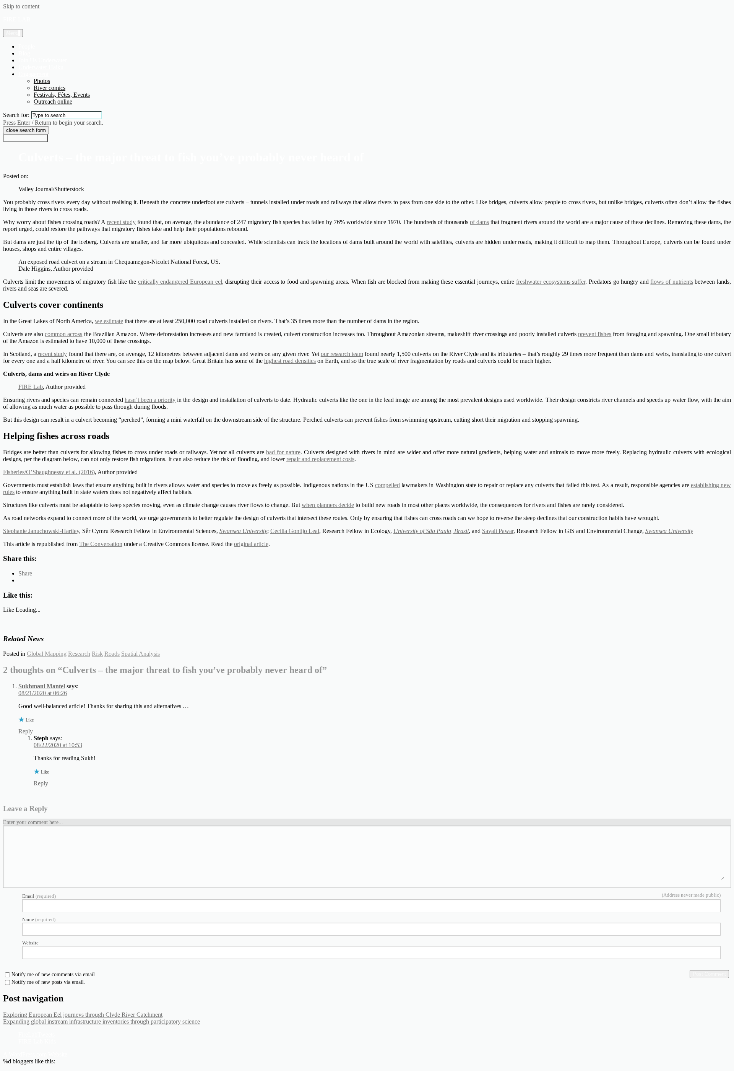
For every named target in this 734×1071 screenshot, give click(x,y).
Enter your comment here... (33, 822)
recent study (121, 222)
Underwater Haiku (40, 67)
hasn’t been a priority (150, 400)
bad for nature (283, 452)
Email (39, 896)
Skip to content (21, 6)
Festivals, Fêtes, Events (62, 94)
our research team (342, 354)
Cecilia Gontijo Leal (294, 531)
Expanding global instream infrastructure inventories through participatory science (101, 1021)
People (26, 46)
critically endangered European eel (180, 281)
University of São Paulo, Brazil (431, 531)
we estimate (109, 321)
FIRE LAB (17, 19)
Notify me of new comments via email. (53, 974)
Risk (97, 653)
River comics (49, 88)
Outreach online (53, 101)
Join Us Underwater (42, 60)
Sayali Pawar (497, 531)
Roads (112, 653)
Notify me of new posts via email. (48, 982)
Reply (25, 731)
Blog (24, 53)
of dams (479, 222)
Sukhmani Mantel (41, 686)
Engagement (33, 74)
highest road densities (290, 361)
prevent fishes (594, 334)
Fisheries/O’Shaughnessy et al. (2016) (49, 472)
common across (63, 334)
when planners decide (328, 505)
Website (30, 943)
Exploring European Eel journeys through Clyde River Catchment (82, 1014)
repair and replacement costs (320, 459)
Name (38, 919)
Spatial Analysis (140, 653)
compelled (387, 485)
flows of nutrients (671, 281)
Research (79, 653)
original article (251, 544)
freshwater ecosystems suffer (550, 281)
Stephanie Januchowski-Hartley (41, 531)
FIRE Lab (30, 387)
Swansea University (243, 531)
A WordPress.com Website (35, 1054)
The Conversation (100, 544)
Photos (42, 81)
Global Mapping (47, 653)
